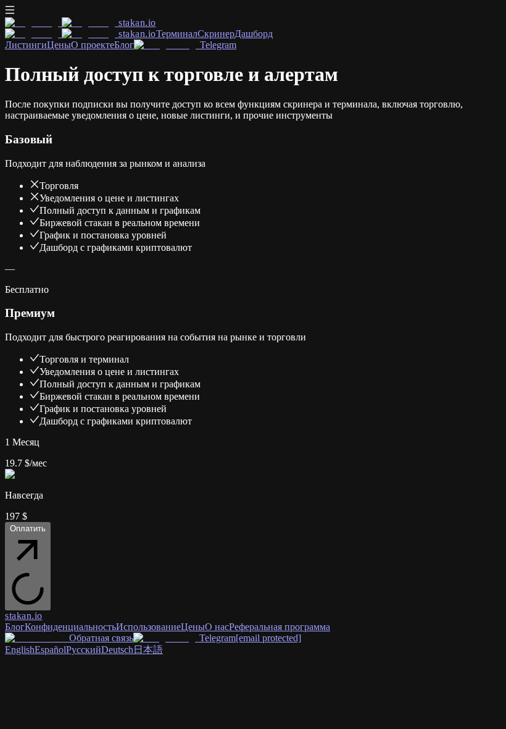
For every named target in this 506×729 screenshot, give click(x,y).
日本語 (148, 649)
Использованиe (148, 627)
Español (50, 649)
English (20, 649)
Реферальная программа (279, 627)
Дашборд (253, 33)
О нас (217, 627)
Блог (124, 45)
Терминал (176, 33)
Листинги (26, 45)
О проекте (92, 45)
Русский (83, 649)
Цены (59, 45)
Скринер (215, 33)
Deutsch (117, 649)
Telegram (218, 45)
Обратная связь (101, 638)
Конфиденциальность (70, 627)
